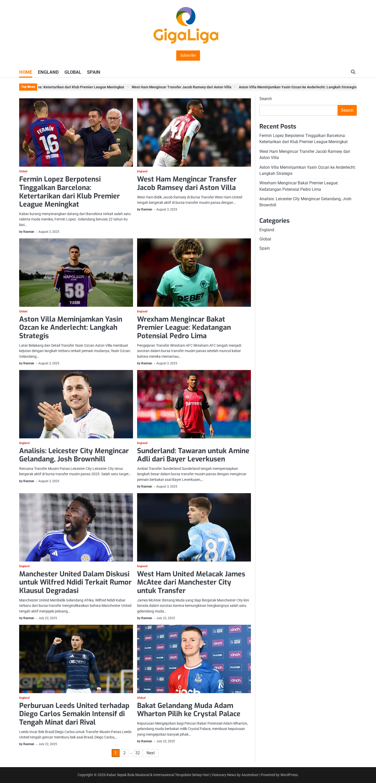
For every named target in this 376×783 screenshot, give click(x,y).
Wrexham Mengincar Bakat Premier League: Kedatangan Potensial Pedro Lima (184, 328)
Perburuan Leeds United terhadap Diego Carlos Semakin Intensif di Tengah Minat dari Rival (74, 714)
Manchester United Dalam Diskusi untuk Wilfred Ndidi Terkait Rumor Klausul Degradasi (75, 582)
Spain (264, 248)
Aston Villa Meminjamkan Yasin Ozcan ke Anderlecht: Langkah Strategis (279, 87)
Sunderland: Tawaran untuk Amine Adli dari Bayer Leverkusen (193, 455)
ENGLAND (48, 72)
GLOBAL (72, 72)
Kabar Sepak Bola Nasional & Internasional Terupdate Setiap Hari (157, 775)
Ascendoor (250, 775)
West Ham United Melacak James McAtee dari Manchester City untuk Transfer (191, 582)
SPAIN (93, 72)
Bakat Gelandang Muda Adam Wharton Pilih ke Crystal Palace (188, 710)
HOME (25, 72)
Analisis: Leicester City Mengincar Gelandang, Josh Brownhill (74, 455)
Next (151, 752)
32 (137, 752)
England (142, 171)
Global (23, 171)
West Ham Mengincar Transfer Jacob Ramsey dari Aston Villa (163, 87)
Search (265, 98)
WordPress (289, 775)
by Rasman (26, 232)
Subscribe (188, 55)
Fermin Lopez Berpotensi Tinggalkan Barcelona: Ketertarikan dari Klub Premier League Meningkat (69, 192)
